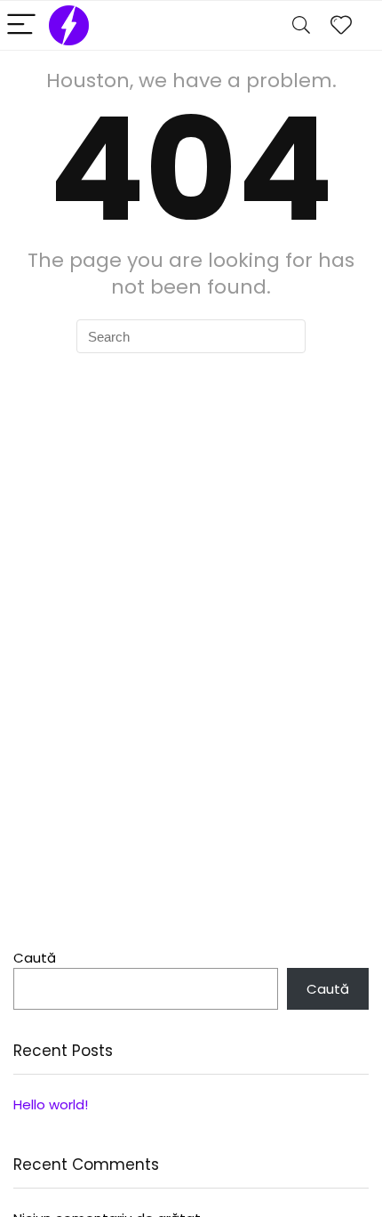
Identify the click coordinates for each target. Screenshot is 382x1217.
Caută (34, 957)
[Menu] (21, 25)
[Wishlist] (341, 25)
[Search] (301, 25)
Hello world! (50, 1104)
